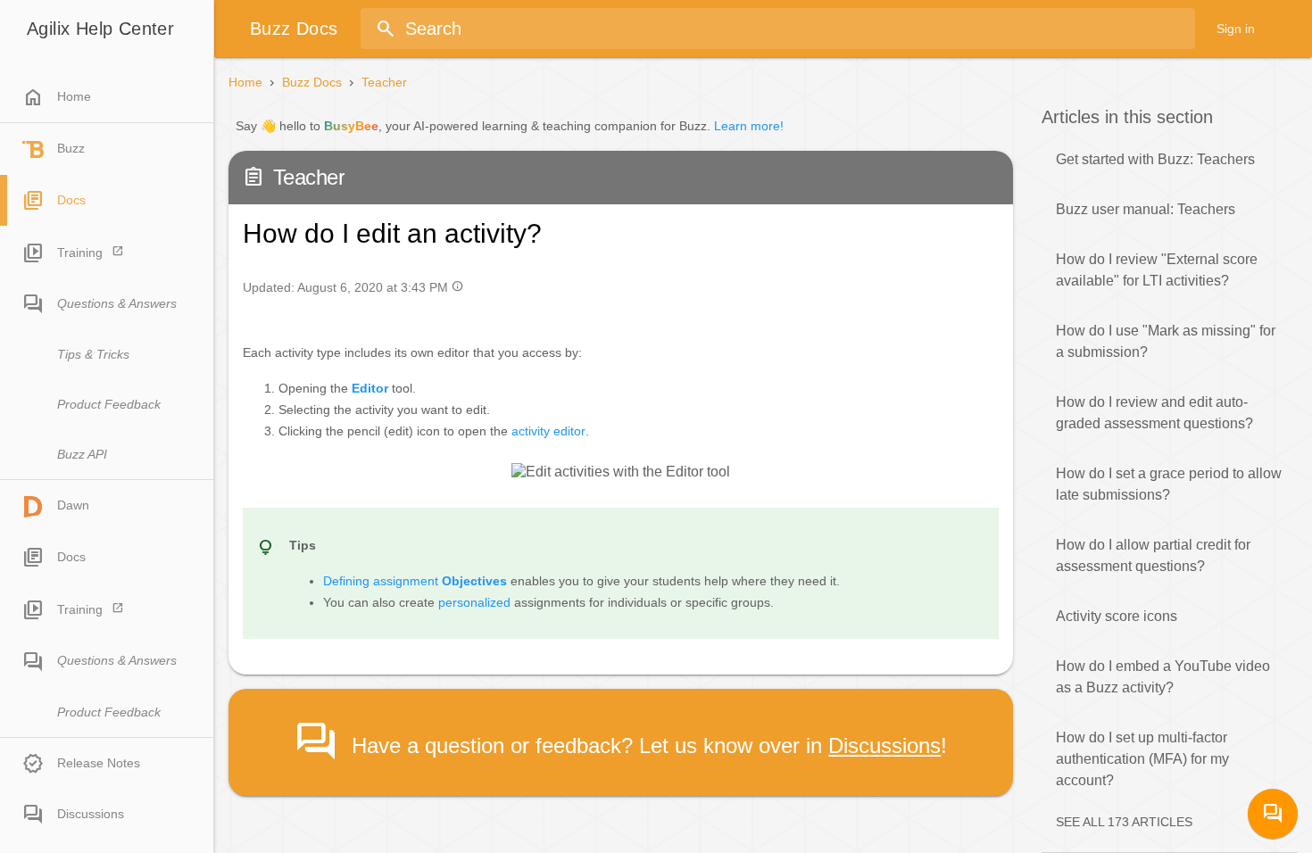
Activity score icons (1116, 616)
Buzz (71, 148)
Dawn (73, 505)
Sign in (1236, 28)
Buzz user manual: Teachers (1145, 209)
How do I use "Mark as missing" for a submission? (1165, 341)
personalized (474, 602)
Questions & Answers (117, 303)
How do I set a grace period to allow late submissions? (1169, 484)
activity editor (548, 431)
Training (80, 252)
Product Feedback (109, 404)
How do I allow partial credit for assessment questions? (1153, 555)
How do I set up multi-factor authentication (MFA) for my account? (1142, 759)
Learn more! (749, 126)
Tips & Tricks (93, 354)
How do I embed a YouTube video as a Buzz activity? (1163, 676)
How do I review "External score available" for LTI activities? (1157, 270)
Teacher (384, 82)
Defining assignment (415, 581)
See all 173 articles (1124, 822)
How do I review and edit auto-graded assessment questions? (1154, 412)
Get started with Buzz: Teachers (1155, 159)
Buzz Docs (312, 82)
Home (56, 97)
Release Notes (98, 763)
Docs (71, 200)
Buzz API (82, 454)
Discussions (90, 814)
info (457, 286)
